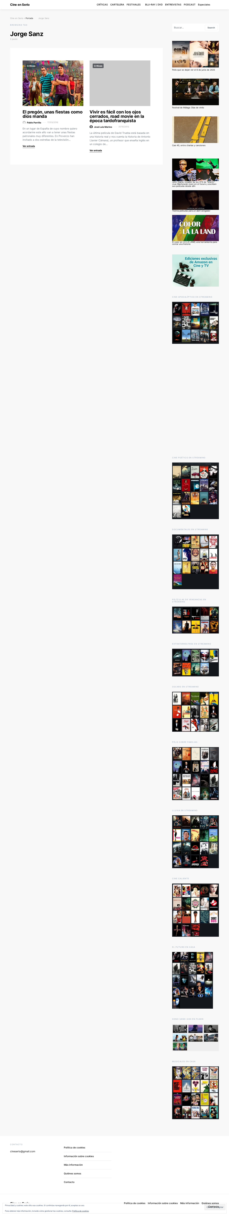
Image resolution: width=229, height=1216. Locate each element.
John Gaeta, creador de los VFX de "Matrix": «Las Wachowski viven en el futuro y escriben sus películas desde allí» (194, 184)
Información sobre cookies (79, 1156)
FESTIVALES (134, 4)
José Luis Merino (103, 127)
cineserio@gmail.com (22, 1151)
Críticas (31, 65)
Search (211, 27)
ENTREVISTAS (173, 4)
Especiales (204, 4)
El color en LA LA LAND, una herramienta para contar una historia (194, 243)
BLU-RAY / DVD (154, 4)
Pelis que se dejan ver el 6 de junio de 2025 (193, 70)
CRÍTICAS (102, 4)
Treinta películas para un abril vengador (191, 211)
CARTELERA (117, 4)
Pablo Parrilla (34, 122)
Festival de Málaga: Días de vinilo (188, 107)
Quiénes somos (72, 1173)
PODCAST (190, 4)
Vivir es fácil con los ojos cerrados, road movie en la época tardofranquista (117, 116)
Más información (73, 1164)
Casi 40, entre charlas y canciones (188, 145)
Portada (29, 18)
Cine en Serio (20, 5)
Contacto (69, 1182)
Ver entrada (29, 146)
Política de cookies (80, 1211)
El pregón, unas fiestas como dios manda (52, 114)
